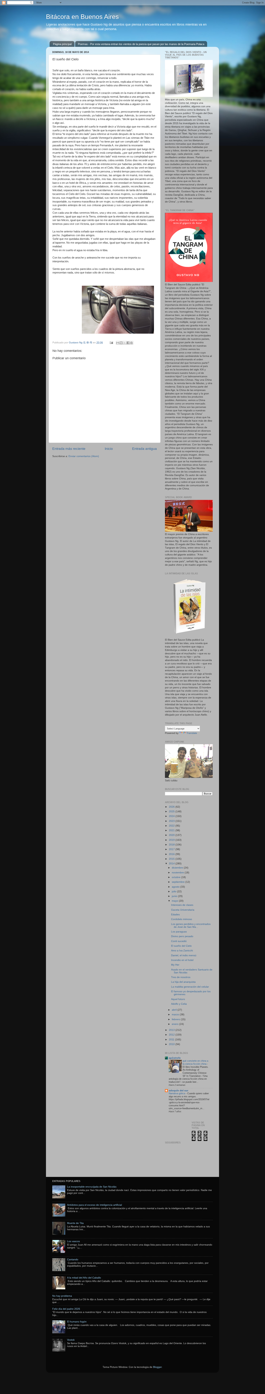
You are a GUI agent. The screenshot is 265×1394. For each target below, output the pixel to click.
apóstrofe (175, 1058)
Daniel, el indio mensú (183, 955)
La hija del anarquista (183, 982)
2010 (172, 1044)
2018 (172, 844)
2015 (172, 859)
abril (174, 1009)
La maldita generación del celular (190, 986)
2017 (172, 849)
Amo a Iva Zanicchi (182, 950)
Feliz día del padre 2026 (66, 1309)
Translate (191, 733)
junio (175, 896)
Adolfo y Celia (179, 1004)
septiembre (178, 882)
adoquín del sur (178, 1090)
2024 (172, 816)
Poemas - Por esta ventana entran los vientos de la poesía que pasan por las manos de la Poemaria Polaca (141, 44)
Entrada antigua (144, 449)
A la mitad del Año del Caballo (84, 1277)
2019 (172, 840)
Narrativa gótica (177, 1093)
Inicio (109, 449)
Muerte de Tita (75, 1223)
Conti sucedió (179, 941)
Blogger (157, 1367)
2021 (172, 830)
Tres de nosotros (180, 977)
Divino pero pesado (182, 936)
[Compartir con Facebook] (128, 343)
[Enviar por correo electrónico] (118, 343)
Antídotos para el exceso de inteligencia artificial (94, 1205)
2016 (172, 854)
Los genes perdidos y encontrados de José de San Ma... (191, 925)
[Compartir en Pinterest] (131, 343)
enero (175, 1024)
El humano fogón (77, 1321)
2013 (172, 1030)
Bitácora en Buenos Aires (82, 16)
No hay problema (62, 1296)
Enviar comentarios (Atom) (84, 456)
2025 (172, 811)
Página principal (62, 44)
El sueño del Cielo (181, 946)
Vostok (71, 1340)
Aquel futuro (178, 999)
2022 (172, 825)
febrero (176, 1019)
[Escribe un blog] (121, 343)
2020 (172, 835)
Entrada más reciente (68, 449)
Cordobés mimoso (181, 919)
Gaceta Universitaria (182, 909)
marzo (176, 1014)
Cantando (72, 1259)
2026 (172, 806)
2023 (172, 821)
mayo (175, 900)
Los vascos (73, 1241)
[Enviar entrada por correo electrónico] (111, 342)
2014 (172, 863)
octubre (176, 877)
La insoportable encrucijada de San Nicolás (91, 1186)
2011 (172, 1039)
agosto (176, 886)
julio (174, 891)
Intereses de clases (182, 905)
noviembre (178, 872)
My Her (175, 964)
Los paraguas (179, 931)
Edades (175, 914)
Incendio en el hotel (182, 960)
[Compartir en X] (124, 343)
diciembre (178, 867)
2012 (172, 1034)
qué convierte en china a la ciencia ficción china (195, 1062)
